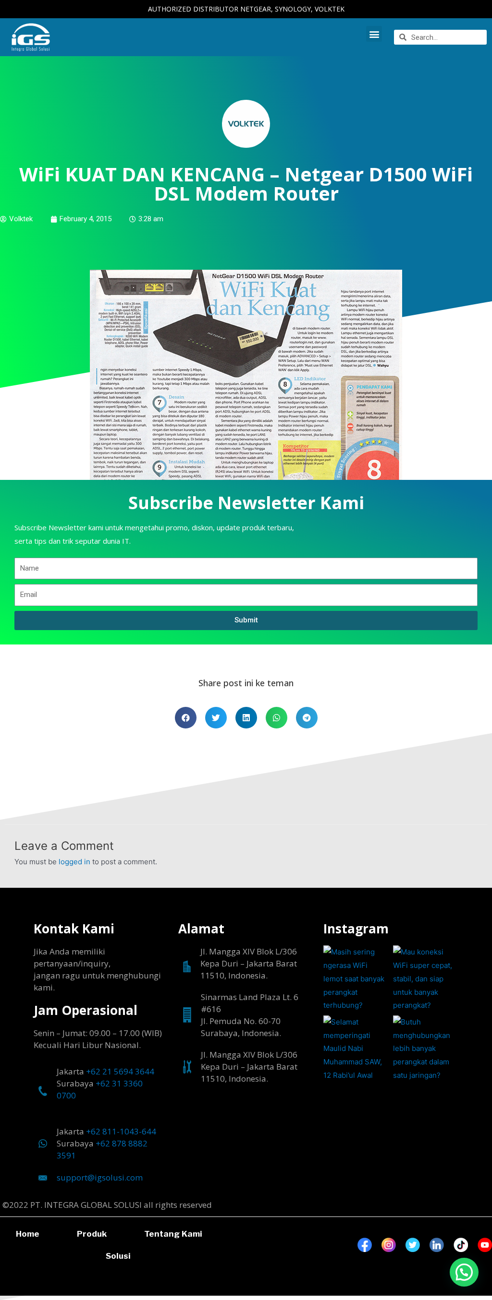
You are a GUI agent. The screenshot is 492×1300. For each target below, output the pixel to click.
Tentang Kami (173, 1234)
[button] (374, 34)
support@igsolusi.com (100, 1177)
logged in (74, 861)
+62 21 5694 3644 (120, 1071)
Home (27, 1234)
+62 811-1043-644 (121, 1131)
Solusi (118, 1256)
